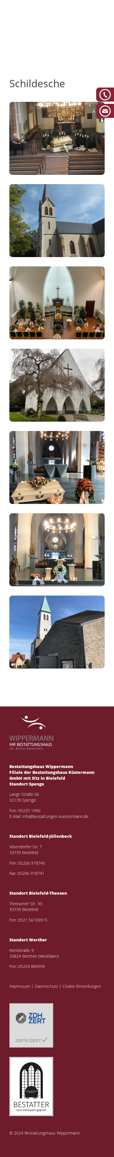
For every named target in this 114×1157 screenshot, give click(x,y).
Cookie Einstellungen (82, 986)
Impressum (19, 986)
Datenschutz (46, 986)
